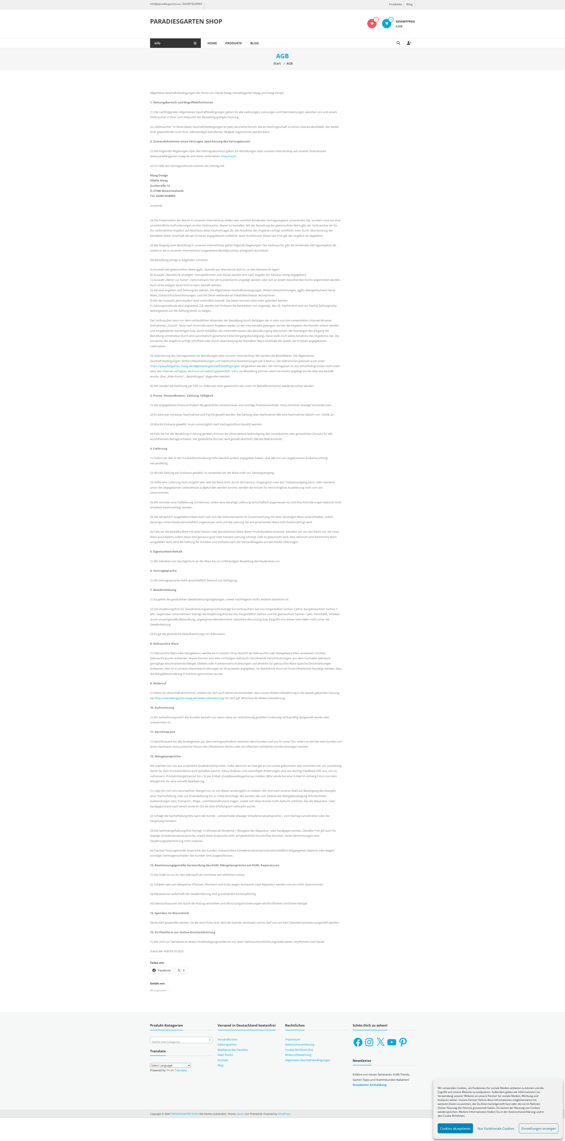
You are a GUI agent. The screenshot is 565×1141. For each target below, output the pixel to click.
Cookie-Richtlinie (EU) (299, 1050)
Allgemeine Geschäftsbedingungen (307, 1060)
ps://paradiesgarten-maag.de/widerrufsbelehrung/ (192, 698)
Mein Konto (225, 1055)
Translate (181, 1070)
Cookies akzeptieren (455, 1128)
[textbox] (181, 1041)
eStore (240, 1113)
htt (157, 698)
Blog (409, 4)
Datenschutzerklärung (299, 1044)
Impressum (228, 156)
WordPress (284, 1113)
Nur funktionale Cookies (496, 1128)
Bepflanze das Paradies (233, 1050)
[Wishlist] (372, 24)
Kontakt (223, 1060)
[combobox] (181, 1040)
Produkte (395, 4)
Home (212, 43)
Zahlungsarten (227, 1044)
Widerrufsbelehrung (298, 1055)
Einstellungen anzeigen (538, 1128)
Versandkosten (227, 1039)
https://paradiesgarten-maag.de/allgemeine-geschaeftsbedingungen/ (195, 366)
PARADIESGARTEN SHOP (186, 21)
